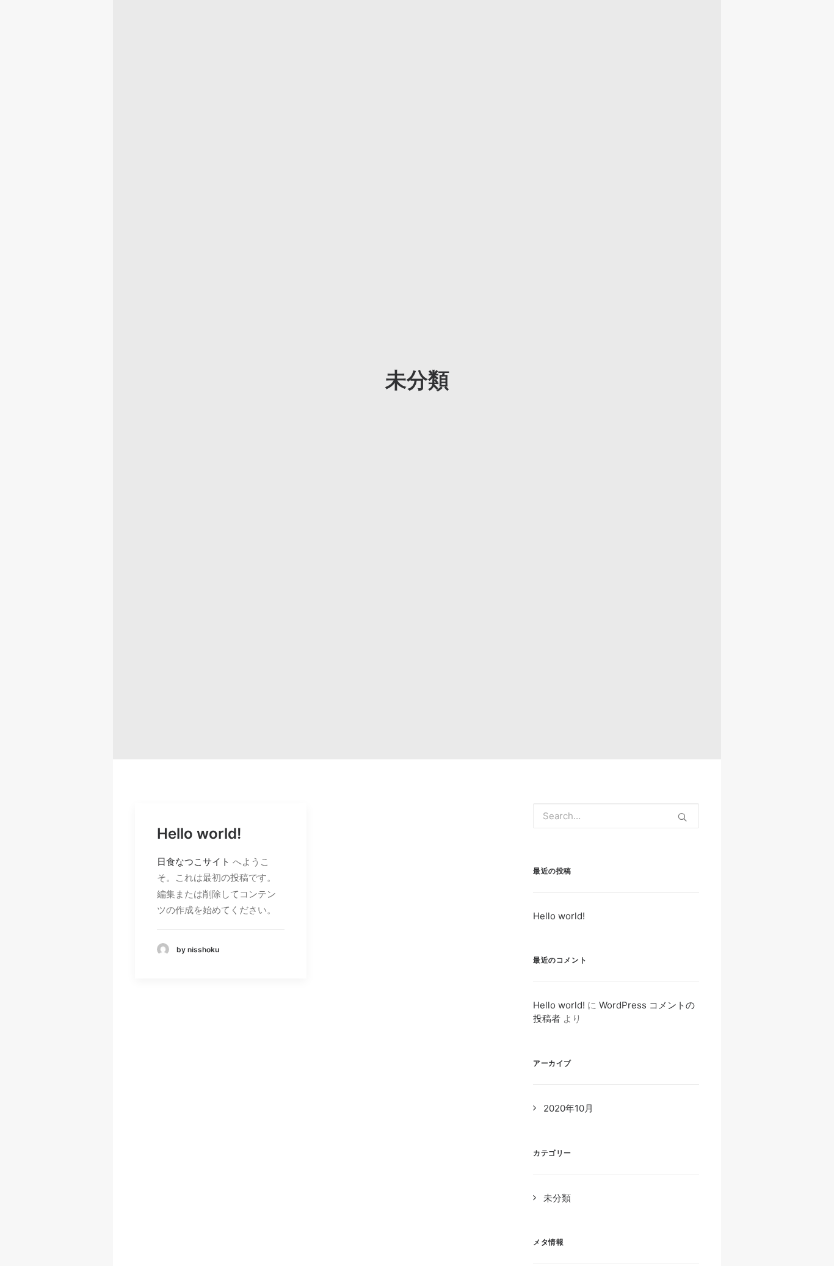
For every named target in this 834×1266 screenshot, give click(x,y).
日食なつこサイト (193, 861)
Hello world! (199, 833)
